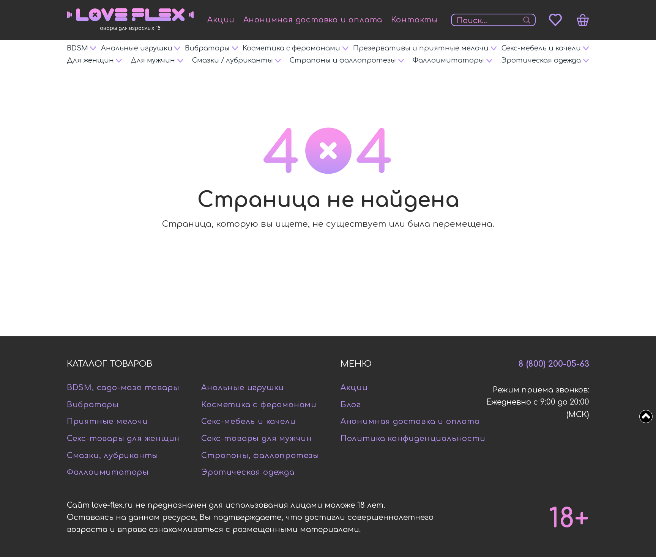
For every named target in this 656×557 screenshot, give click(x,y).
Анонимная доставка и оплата (313, 20)
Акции (221, 20)
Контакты (414, 20)
